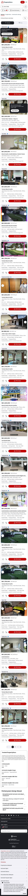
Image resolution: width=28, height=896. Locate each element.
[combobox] (13, 6)
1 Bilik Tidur (8, 778)
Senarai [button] (8, 23)
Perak (6, 765)
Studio (3, 778)
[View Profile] (14, 27)
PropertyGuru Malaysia (6, 865)
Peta (21, 23)
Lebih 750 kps (11, 784)
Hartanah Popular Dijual (6, 877)
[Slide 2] (13, 291)
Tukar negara (4, 824)
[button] (2, 14)
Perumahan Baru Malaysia (7, 874)
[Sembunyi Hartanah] (22, 30)
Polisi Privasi (20, 887)
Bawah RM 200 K (5, 772)
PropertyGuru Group (6, 818)
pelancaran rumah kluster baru (14, 757)
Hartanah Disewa (5, 871)
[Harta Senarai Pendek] (25, 30)
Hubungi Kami (4, 821)
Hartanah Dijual (4, 868)
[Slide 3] (14, 291)
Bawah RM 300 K (13, 772)
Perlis (3, 765)
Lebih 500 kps (4, 784)
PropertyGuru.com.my (5, 851)
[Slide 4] (15, 291)
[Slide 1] (12, 291)
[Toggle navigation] (26, 2)
